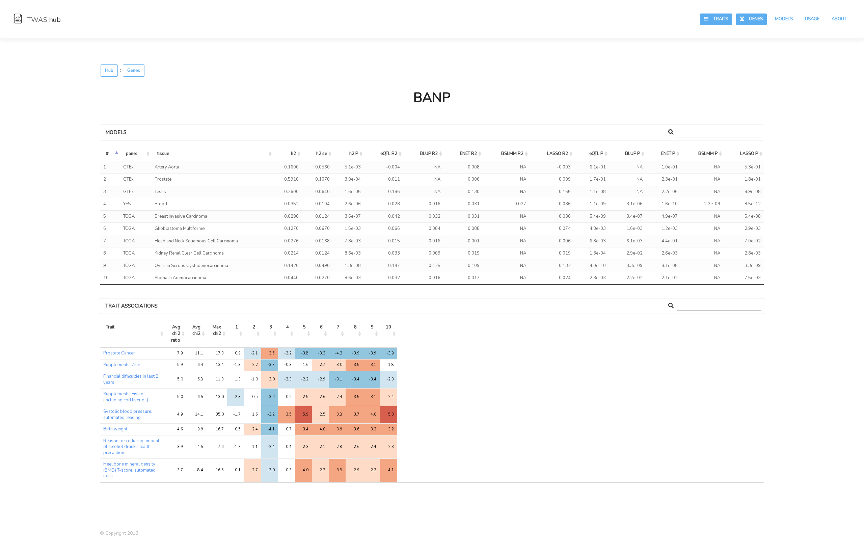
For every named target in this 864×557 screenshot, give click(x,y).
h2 (293, 154)
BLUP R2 (429, 154)
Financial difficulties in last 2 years (130, 379)
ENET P (668, 154)
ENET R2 (468, 154)
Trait (110, 327)
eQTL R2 (388, 154)
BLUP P (632, 154)
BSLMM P (708, 154)
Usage (812, 19)
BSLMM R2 (512, 154)
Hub (109, 71)
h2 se (321, 154)
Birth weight (115, 429)
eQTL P (596, 154)
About (839, 19)
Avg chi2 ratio (176, 333)
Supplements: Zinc (121, 365)
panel (131, 154)
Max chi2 (217, 330)
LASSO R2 (557, 154)
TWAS (43, 19)
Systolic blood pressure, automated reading (127, 414)
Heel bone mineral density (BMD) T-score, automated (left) (129, 470)
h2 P (353, 154)
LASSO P (749, 154)
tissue (163, 154)
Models (784, 19)
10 (388, 327)
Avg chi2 (196, 330)
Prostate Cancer (119, 353)
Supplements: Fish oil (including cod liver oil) (125, 397)
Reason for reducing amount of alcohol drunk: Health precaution (131, 447)
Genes (753, 19)
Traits (718, 19)
